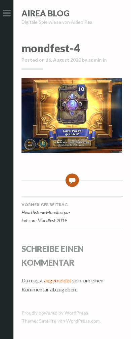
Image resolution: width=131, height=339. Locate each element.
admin (95, 60)
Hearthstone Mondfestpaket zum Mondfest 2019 (45, 212)
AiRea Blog (45, 13)
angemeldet (57, 280)
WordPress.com (83, 321)
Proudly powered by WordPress (54, 313)
